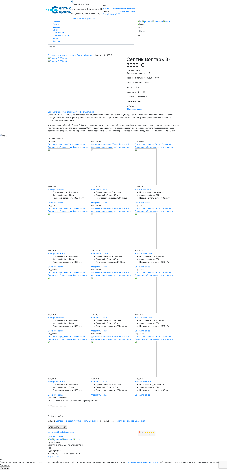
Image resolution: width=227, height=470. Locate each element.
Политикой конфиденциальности (130, 421)
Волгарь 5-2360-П (56, 253)
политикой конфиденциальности (143, 462)
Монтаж (76, 112)
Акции (56, 38)
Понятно (5, 468)
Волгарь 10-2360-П (100, 253)
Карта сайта (53, 456)
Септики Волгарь (85, 55)
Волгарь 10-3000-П (144, 253)
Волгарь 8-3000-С (143, 189)
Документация (87, 112)
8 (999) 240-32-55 (111, 8)
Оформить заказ (134, 109)
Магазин (56, 27)
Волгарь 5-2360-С (99, 189)
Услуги (56, 24)
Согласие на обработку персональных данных (77, 421)
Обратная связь (127, 11)
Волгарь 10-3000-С (144, 317)
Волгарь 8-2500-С (143, 381)
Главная (56, 21)
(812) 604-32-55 (127, 8)
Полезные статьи (61, 35)
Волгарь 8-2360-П (56, 381)
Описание (52, 112)
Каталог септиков (66, 55)
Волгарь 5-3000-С (56, 189)
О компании (58, 32)
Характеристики (65, 112)
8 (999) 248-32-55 (111, 14)
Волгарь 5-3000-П (56, 317)
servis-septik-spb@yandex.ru (85, 18)
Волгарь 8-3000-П (99, 381)
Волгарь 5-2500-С (99, 317)
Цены (55, 30)
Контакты (57, 41)
